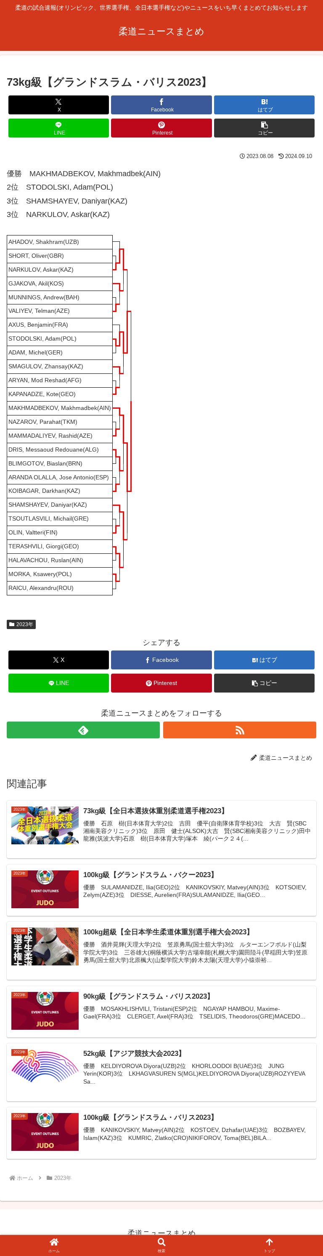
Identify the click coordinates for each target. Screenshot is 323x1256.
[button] (264, 128)
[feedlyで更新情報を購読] (83, 730)
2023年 (24, 624)
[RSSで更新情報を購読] (239, 730)
